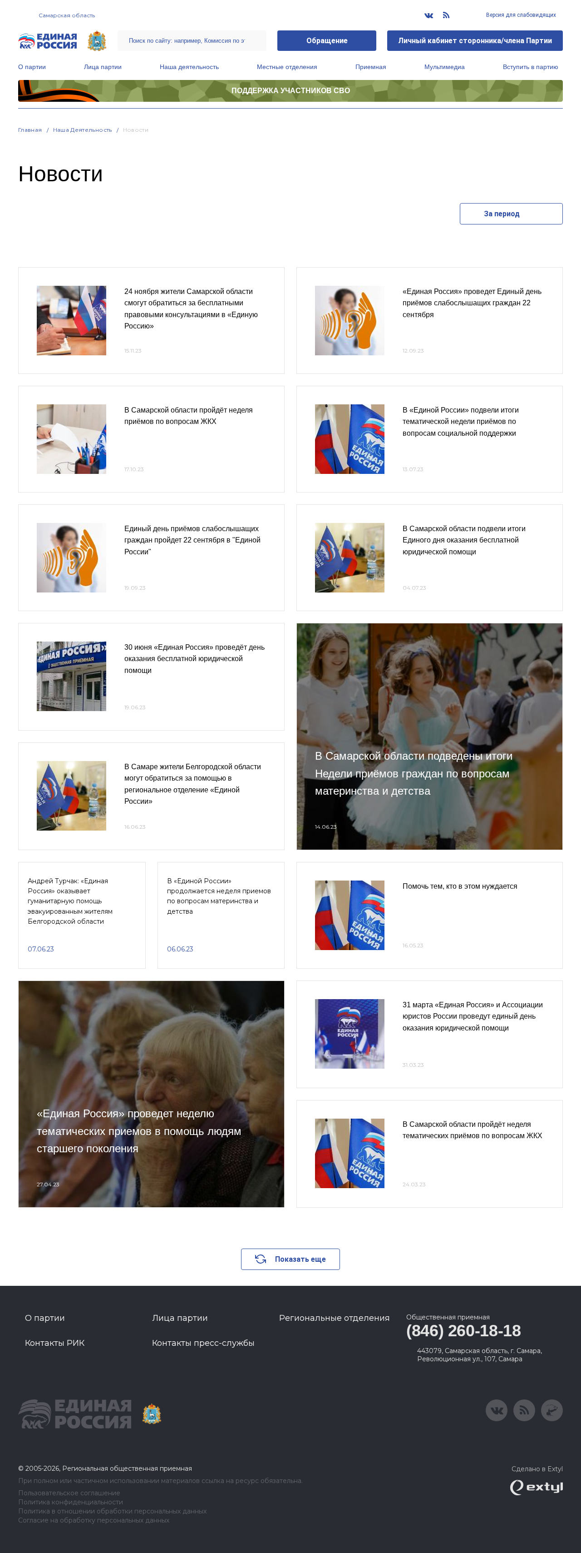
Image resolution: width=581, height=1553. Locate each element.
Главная (30, 129)
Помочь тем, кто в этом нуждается (460, 886)
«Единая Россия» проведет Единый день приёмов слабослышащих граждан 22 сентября (472, 303)
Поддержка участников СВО (290, 91)
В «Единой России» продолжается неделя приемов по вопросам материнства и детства (219, 896)
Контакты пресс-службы (203, 1343)
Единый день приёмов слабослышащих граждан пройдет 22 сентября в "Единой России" (192, 540)
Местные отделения (287, 66)
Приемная (370, 66)
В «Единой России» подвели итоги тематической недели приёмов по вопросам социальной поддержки (461, 421)
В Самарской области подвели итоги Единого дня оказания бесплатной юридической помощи (464, 540)
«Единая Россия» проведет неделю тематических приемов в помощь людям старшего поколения (139, 1131)
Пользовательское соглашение (69, 1493)
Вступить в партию (530, 66)
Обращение (327, 40)
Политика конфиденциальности (70, 1502)
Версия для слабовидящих (520, 15)
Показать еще (300, 1259)
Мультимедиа (444, 66)
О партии (32, 66)
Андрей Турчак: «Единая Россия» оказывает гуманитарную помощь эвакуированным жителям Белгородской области (70, 901)
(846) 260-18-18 (463, 1330)
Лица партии (103, 66)
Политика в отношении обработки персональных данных (112, 1511)
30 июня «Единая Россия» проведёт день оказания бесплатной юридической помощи (194, 658)
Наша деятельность (189, 66)
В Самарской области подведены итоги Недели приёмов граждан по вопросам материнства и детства (413, 773)
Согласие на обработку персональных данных (93, 1520)
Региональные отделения (334, 1318)
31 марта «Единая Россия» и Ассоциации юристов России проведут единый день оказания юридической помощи (473, 1016)
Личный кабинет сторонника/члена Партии (475, 40)
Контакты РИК (54, 1343)
